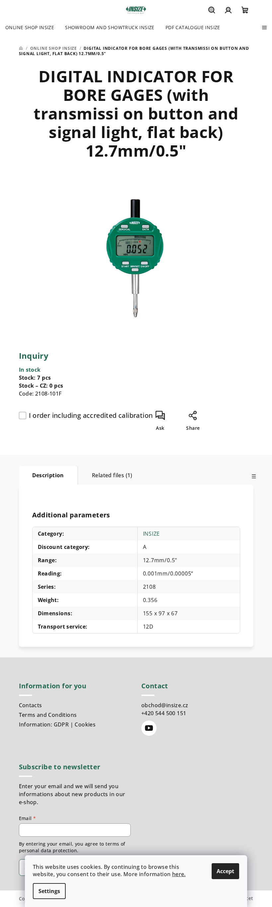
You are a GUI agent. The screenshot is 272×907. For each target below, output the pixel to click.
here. (179, 874)
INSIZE (151, 533)
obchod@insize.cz (164, 705)
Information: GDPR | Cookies (57, 724)
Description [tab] (48, 475)
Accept (225, 871)
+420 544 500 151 (163, 713)
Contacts (30, 705)
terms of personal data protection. (72, 847)
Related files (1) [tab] (112, 475)
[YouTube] (149, 728)
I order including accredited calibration (91, 415)
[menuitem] (29, 27)
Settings (49, 891)
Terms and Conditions (48, 714)
